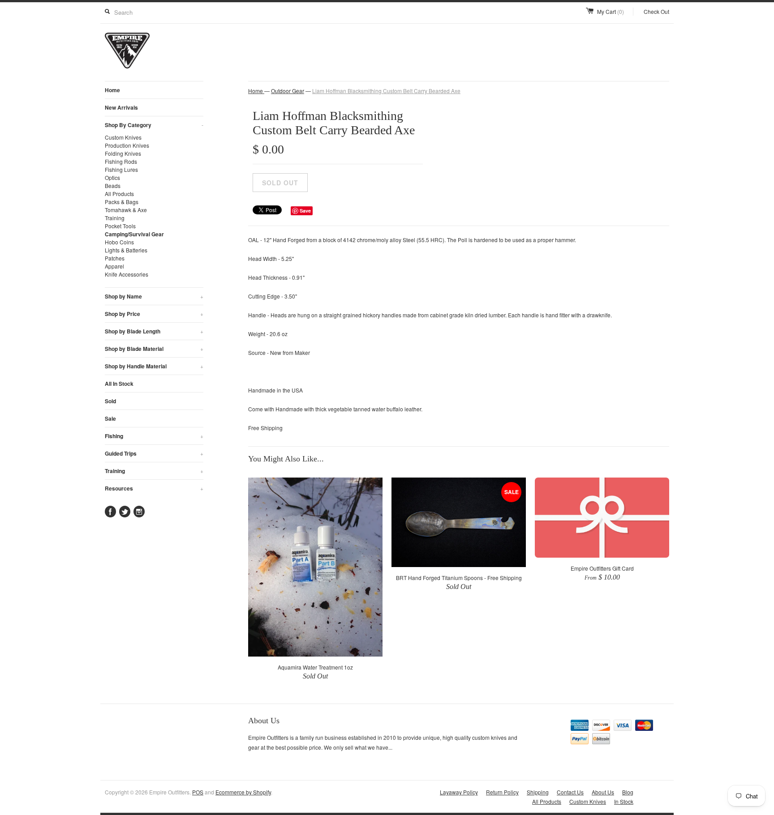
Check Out (656, 11)
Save (305, 210)
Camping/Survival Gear (134, 234)
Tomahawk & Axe (126, 209)
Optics (112, 177)
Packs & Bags (121, 201)
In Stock (623, 801)
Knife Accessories (126, 274)
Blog (627, 792)
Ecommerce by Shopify (243, 792)
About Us (603, 792)
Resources (154, 488)
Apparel (114, 266)
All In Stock (119, 384)
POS (197, 792)
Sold (110, 401)
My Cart (610, 11)
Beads (112, 185)
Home (112, 90)
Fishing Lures (121, 169)
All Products (119, 193)
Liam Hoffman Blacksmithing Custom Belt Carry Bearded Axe (386, 90)
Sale (110, 418)
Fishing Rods (121, 161)
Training (115, 218)
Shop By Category (154, 125)
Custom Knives (123, 137)
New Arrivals (121, 107)
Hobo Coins (119, 242)
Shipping (538, 792)
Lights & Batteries (126, 250)
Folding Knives (123, 153)
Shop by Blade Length (154, 331)
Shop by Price (154, 314)
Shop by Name (154, 296)
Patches (115, 258)
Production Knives (127, 145)
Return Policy (502, 792)
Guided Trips (154, 453)
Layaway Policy (459, 792)
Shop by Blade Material (154, 349)
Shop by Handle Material (154, 366)
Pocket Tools (120, 226)
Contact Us (570, 792)
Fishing (154, 436)
